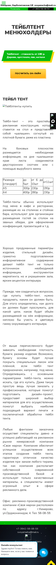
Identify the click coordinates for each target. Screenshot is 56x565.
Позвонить (15, 9)
